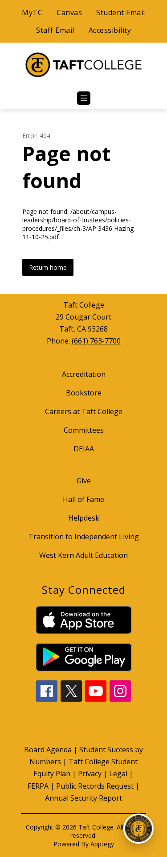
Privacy (90, 773)
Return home (48, 267)
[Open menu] (83, 98)
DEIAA (83, 449)
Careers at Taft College (83, 411)
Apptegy (102, 844)
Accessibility (110, 30)
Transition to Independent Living (84, 536)
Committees (84, 430)
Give (84, 481)
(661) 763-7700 (96, 341)
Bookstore (84, 393)
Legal (118, 773)
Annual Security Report (83, 798)
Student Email (120, 12)
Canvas (69, 12)
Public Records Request (95, 786)
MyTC (32, 12)
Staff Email (55, 30)
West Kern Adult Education (83, 555)
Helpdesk (83, 518)
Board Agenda (48, 749)
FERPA (38, 786)
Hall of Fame (83, 499)
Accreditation (84, 374)
